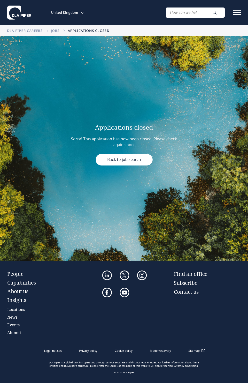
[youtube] (124, 292)
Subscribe (185, 282)
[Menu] (237, 12)
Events (13, 324)
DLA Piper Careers (25, 30)
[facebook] (107, 292)
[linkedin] (107, 275)
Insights (16, 300)
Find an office (190, 273)
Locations (16, 309)
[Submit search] (214, 13)
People (15, 273)
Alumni (14, 332)
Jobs (56, 30)
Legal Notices (117, 366)
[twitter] (124, 275)
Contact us (186, 291)
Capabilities (21, 282)
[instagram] (142, 275)
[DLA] (19, 13)
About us (17, 291)
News (12, 317)
